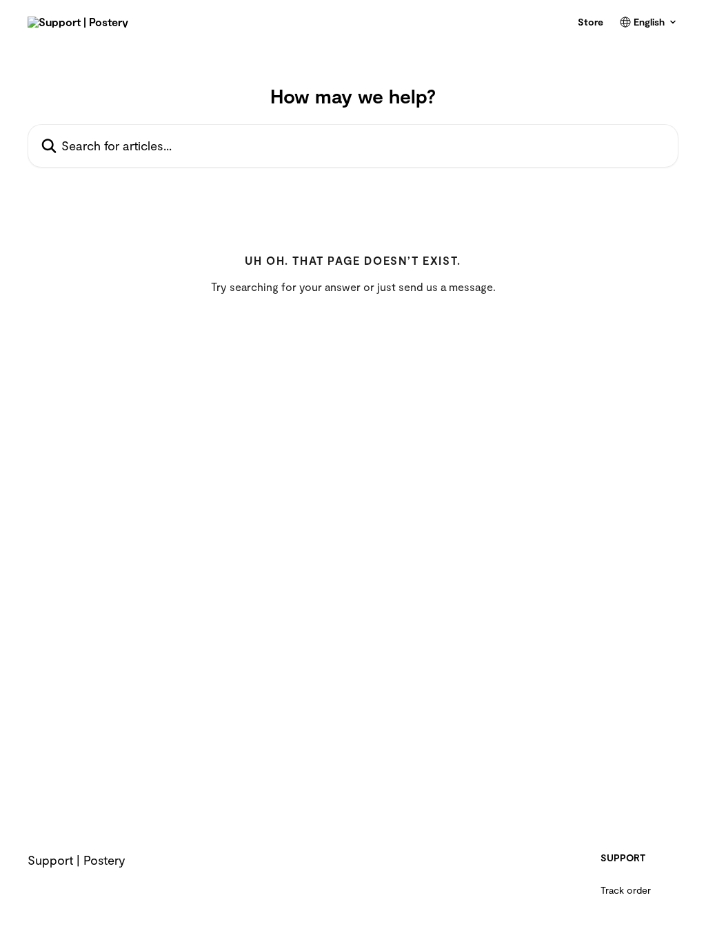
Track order (626, 890)
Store (590, 22)
